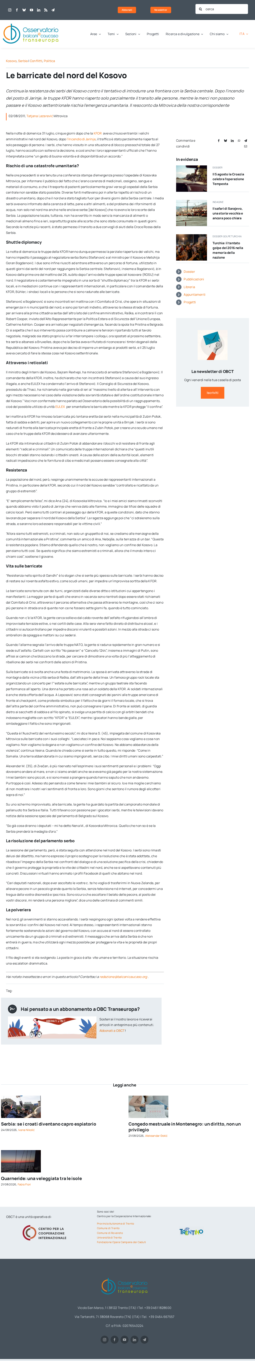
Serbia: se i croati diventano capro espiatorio (48, 1124)
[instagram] (9, 10)
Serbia (23, 61)
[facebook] (17, 10)
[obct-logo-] (31, 21)
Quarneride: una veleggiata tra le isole (41, 1178)
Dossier (189, 271)
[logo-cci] (45, 1224)
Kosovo (11, 61)
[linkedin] (38, 10)
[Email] (245, 146)
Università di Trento (109, 1237)
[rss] (45, 10)
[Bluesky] (225, 140)
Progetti (190, 302)
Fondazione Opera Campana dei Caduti (121, 1242)
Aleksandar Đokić (156, 1136)
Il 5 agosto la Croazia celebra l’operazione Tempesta (228, 179)
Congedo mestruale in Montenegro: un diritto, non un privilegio (184, 1127)
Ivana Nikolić (26, 1130)
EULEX (60, 406)
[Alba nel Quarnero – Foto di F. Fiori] (21, 1151)
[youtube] (31, 10)
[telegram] (53, 10)
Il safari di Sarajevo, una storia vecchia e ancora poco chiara (228, 213)
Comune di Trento (108, 1228)
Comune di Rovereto (110, 1233)
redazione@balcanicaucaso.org (123, 977)
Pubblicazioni (194, 279)
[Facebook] (218, 140)
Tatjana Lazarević (39, 116)
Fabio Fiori (24, 1184)
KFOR (98, 133)
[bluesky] (24, 10)
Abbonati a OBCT (112, 1030)
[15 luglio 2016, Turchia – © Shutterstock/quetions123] (191, 236)
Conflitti (36, 61)
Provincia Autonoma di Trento (115, 1223)
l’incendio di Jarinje (81, 139)
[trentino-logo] (191, 1228)
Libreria (189, 287)
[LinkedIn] (232, 140)
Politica (49, 61)
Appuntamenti (194, 294)
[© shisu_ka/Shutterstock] (148, 1097)
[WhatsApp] (239, 140)
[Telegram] (245, 140)
